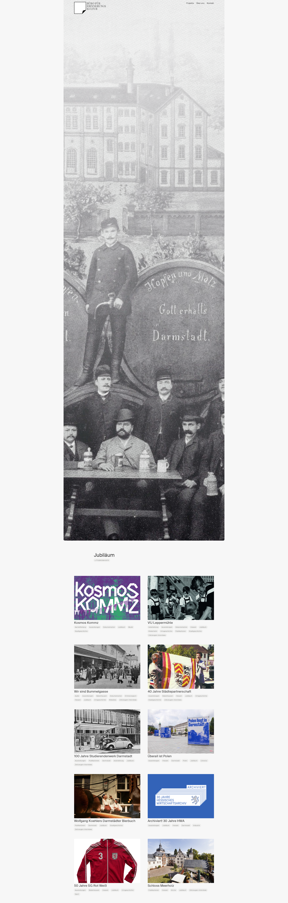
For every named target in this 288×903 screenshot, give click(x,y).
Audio (77, 696)
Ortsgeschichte (166, 631)
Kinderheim (152, 631)
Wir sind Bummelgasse (91, 692)
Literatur (204, 761)
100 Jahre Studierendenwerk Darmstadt (103, 756)
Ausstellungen (94, 627)
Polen (185, 761)
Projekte (190, 3)
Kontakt (210, 3)
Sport (77, 894)
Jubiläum (121, 627)
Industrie (196, 825)
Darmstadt (106, 761)
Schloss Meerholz (161, 886)
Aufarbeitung (153, 627)
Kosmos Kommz (86, 623)
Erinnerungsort (130, 696)
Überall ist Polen (160, 756)
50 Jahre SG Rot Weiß (90, 886)
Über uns (200, 3)
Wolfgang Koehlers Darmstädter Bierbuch (104, 821)
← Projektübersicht (102, 560)
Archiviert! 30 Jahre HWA (166, 821)
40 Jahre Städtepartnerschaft (169, 692)
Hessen (193, 627)
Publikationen (181, 631)
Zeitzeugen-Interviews (157, 635)
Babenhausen (101, 696)
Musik (130, 627)
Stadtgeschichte (81, 631)
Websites (112, 700)
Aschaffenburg (80, 627)
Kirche (173, 890)
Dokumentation (109, 627)
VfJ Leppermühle (160, 623)
